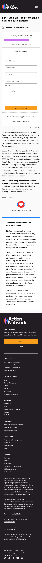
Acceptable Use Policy (10, 555)
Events (6, 388)
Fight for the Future (21, 210)
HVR (13, 529)
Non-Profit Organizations (12, 362)
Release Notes (8, 445)
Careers (6, 412)
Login (21, 346)
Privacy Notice (8, 550)
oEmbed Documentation (12, 472)
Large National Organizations (13, 365)
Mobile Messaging (10, 383)
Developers (8, 463)
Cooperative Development (13, 440)
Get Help (6, 461)
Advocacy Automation (11, 394)
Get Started (7, 404)
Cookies (19, 553)
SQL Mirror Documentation (12, 466)
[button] (36, 8)
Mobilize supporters (10, 427)
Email (5, 380)
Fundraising (7, 391)
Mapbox (19, 514)
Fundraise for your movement (13, 424)
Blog (5, 448)
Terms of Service (19, 550)
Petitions (6, 386)
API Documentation (10, 469)
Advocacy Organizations (12, 368)
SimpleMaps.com (9, 521)
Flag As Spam (35, 127)
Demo (6, 406)
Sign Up (21, 341)
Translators (26, 553)
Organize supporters (11, 430)
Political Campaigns (10, 370)
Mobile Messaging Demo (12, 409)
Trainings (7, 458)
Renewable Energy (9, 553)
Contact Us (7, 415)
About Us (7, 443)
